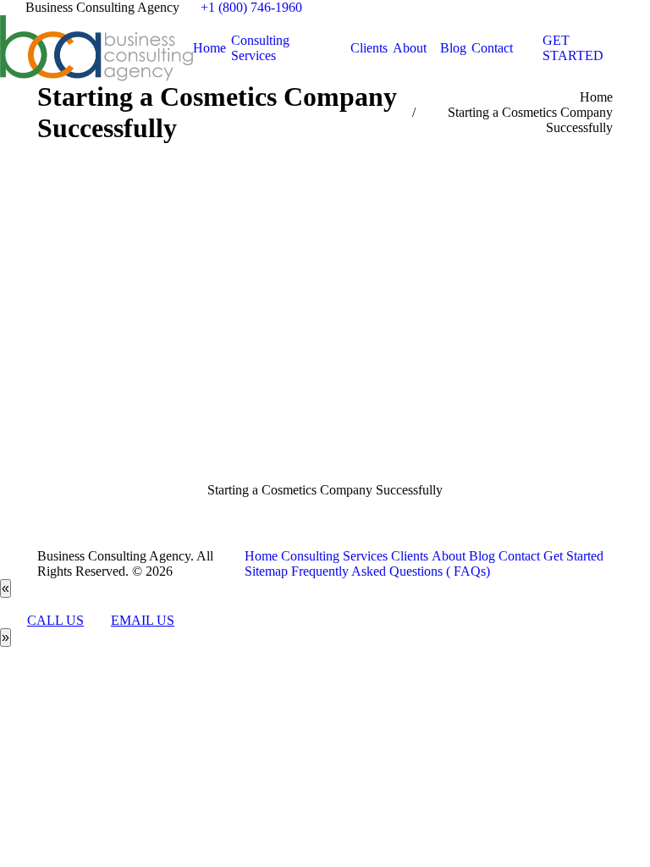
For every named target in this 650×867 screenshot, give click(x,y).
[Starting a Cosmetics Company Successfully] (325, 330)
